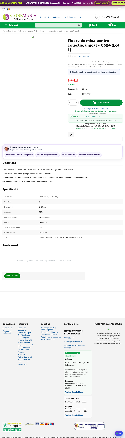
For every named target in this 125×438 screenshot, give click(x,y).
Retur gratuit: (73, 89)
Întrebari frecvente (25, 330)
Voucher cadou (23, 362)
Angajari (21, 352)
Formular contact (24, 347)
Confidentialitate (24, 335)
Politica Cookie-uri (25, 357)
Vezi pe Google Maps (74, 392)
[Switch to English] (3, 9)
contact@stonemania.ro (73, 342)
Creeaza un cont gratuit (6, 332)
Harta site (21, 355)
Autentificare (7, 328)
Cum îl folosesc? (68, 155)
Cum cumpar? (23, 337)
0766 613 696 (112, 17)
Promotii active (23, 350)
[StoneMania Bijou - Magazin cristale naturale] (19, 17)
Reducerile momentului (57, 17)
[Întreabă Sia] (119, 433)
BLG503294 (87, 94)
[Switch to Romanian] (8, 9)
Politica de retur (24, 342)
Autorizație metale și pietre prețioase (48, 329)
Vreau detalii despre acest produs (19, 155)
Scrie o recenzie (83, 56)
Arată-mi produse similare (89, 155)
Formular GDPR (24, 359)
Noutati (43, 17)
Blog (81, 17)
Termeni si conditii (25, 340)
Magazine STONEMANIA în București (74, 346)
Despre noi (22, 328)
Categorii (13, 25)
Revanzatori (22, 364)
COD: (70, 94)
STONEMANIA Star (48, 339)
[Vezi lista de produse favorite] (97, 18)
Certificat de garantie (49, 335)
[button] (104, 108)
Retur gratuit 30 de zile (49, 332)
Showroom (73, 17)
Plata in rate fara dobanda (51, 337)
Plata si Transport (24, 333)
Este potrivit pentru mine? (47, 155)
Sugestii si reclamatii (26, 345)
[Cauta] (79, 25)
